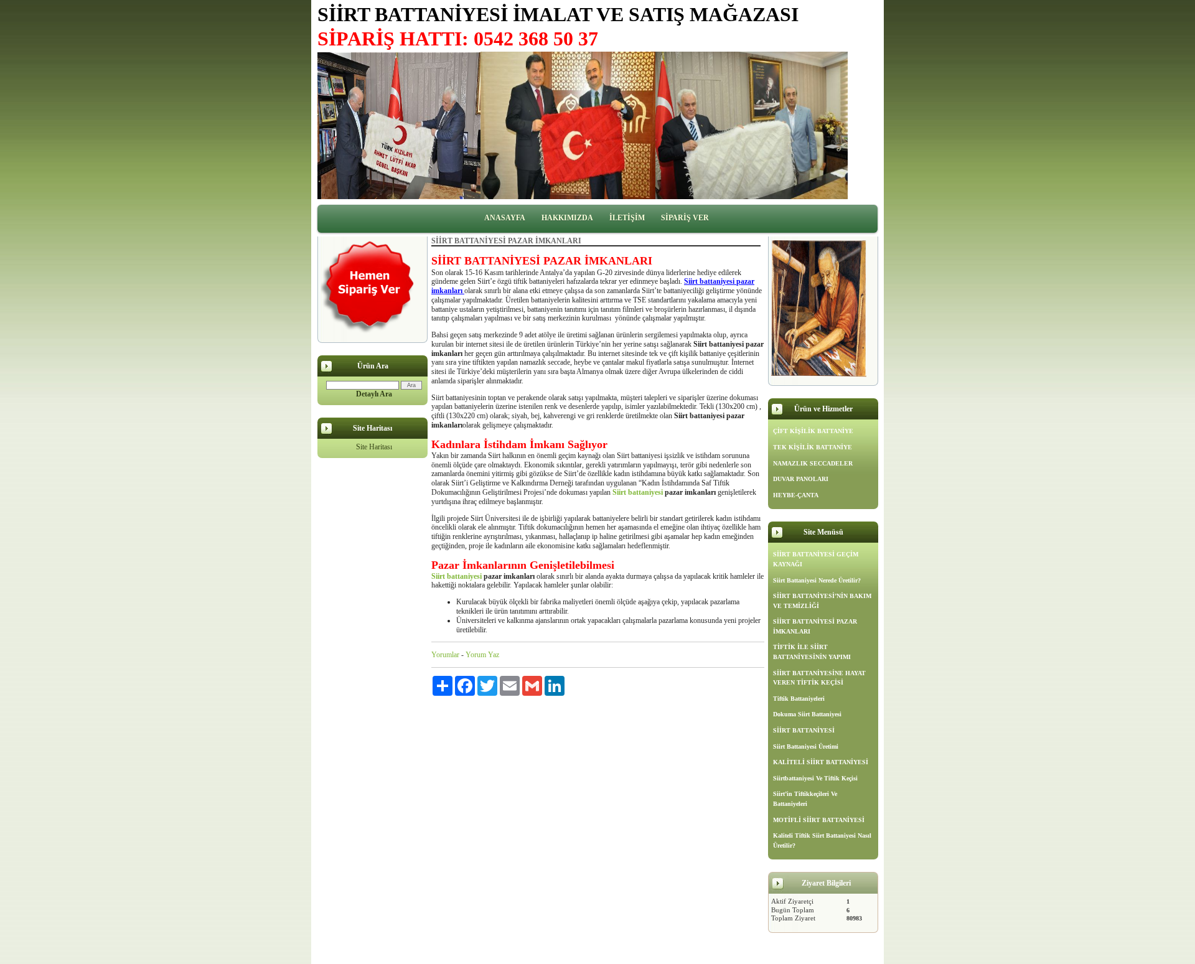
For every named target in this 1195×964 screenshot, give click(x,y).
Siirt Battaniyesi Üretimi (805, 746)
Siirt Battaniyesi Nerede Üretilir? (817, 580)
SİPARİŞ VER (685, 217)
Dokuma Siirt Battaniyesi (807, 714)
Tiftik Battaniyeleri (799, 698)
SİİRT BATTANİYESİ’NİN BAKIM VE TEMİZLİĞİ (822, 600)
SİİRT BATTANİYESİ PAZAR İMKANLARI (815, 626)
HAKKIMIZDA (567, 217)
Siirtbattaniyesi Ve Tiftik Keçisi (815, 778)
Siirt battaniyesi (637, 492)
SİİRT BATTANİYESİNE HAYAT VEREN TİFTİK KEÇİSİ (819, 678)
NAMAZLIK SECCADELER (813, 463)
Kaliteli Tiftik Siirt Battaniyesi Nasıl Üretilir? (822, 840)
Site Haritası (374, 446)
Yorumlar (445, 654)
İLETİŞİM (627, 217)
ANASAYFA (504, 217)
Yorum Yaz (482, 654)
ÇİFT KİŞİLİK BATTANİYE (813, 431)
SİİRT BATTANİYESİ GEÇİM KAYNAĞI (815, 559)
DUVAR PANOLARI (800, 478)
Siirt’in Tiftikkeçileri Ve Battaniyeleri (805, 798)
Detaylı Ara (374, 394)
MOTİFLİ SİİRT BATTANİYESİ (819, 820)
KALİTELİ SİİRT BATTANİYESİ (820, 762)
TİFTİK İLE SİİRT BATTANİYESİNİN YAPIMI (812, 651)
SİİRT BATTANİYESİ (804, 730)
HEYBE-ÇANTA (795, 495)
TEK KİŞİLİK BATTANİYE (812, 447)
